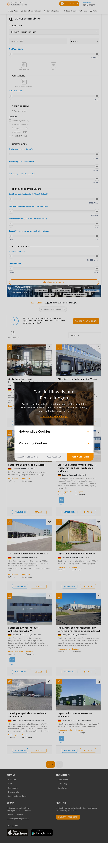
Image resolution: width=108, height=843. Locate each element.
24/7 (53, 69)
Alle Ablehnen (54, 457)
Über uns (12, 780)
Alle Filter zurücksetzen (54, 282)
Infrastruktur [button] (19, 144)
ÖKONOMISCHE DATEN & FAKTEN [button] (27, 189)
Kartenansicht (13, 337)
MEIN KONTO (89, 5)
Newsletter (62, 788)
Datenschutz (13, 792)
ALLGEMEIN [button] (17, 26)
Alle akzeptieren (80, 457)
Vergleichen (20, 512)
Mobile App (62, 784)
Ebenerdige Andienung (24, 86)
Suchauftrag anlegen (86, 321)
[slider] (11, 54)
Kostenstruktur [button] (20, 246)
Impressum (13, 788)
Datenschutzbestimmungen (54, 416)
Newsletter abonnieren (67, 817)
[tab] (54, 25)
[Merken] (49, 347)
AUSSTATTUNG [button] (18, 76)
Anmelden (87, 2)
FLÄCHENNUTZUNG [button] (21, 106)
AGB (10, 784)
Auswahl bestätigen (28, 457)
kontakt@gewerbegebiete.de (18, 818)
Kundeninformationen (17, 796)
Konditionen (63, 780)
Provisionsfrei (24, 69)
